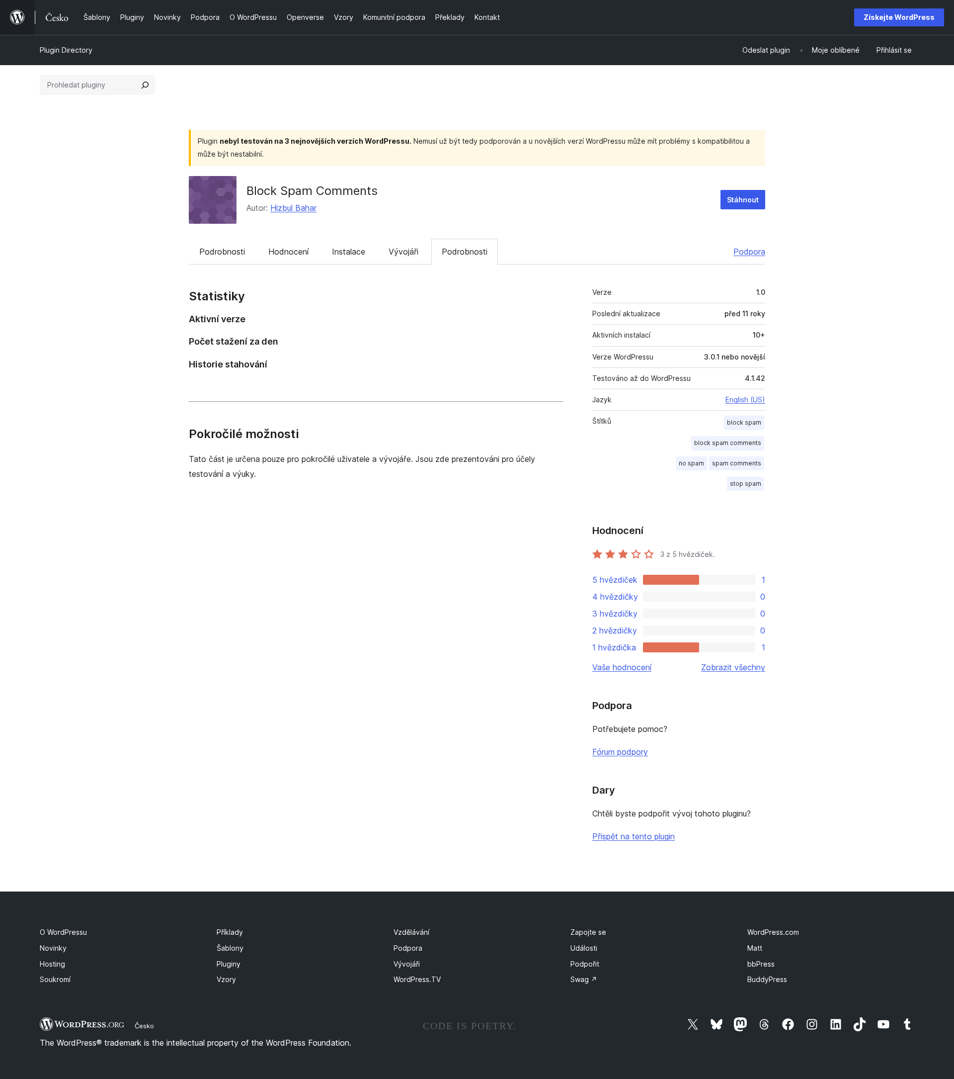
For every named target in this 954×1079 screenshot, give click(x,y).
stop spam (745, 483)
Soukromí (55, 979)
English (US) (745, 399)
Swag (583, 979)
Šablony (230, 948)
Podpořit (584, 964)
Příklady (230, 932)
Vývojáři (403, 252)
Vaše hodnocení (621, 667)
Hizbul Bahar (293, 208)
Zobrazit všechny (733, 667)
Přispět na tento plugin (633, 836)
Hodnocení (288, 252)
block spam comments (727, 443)
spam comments (736, 463)
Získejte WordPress (899, 17)
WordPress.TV (417, 979)
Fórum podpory (620, 752)
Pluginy (228, 964)
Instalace (348, 252)
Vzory (226, 979)
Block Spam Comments (312, 190)
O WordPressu (63, 932)
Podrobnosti (222, 252)
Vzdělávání (411, 932)
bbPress (761, 964)
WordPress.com (773, 932)
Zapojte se (588, 932)
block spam (744, 422)
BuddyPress (767, 979)
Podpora (749, 252)
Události (583, 948)
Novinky (53, 948)
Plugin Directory (66, 50)
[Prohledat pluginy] (145, 85)
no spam (691, 463)
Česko (144, 1026)
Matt (754, 948)
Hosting (52, 964)
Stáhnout (743, 199)
